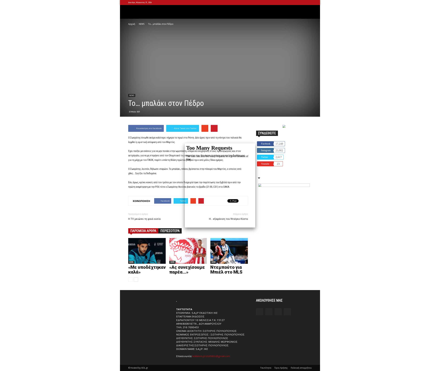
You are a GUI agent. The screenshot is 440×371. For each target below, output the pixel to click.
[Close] (255, 143)
